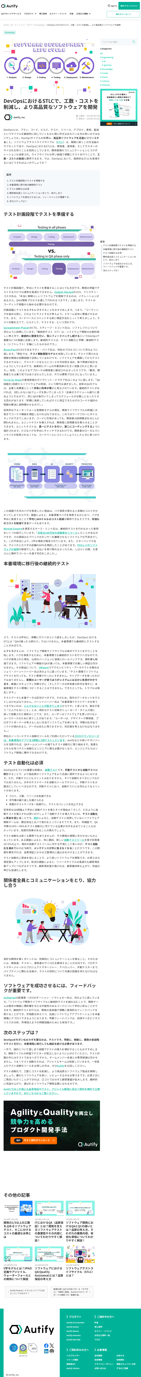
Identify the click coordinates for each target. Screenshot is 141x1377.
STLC (60, 142)
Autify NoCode (73, 1339)
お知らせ (120, 1355)
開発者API (71, 1364)
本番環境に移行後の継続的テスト (25, 184)
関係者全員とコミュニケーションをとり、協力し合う (35, 193)
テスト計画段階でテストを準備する (27, 180)
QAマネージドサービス (11, 13)
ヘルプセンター (73, 1355)
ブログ (97, 1339)
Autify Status (73, 1368)
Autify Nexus (73, 1331)
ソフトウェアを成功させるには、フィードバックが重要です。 (40, 197)
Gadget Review (63, 292)
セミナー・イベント (58, 13)
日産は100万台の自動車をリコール (58, 532)
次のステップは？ (18, 201)
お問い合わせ (100, 1368)
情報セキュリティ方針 (126, 1364)
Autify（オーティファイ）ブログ (18, 24)
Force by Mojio (13, 380)
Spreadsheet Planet (16, 327)
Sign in (112, 6)
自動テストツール (74, 840)
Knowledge (39, 24)
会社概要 (98, 1355)
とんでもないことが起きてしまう (43, 706)
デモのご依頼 (122, 1368)
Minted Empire (13, 528)
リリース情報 (72, 1359)
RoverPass (10, 349)
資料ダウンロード (123, 14)
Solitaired (10, 997)
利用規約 (120, 1359)
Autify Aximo (73, 1326)
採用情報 (98, 1359)
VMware (44, 667)
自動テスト (51, 770)
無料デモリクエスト (129, 5)
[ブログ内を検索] (134, 41)
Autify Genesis (74, 1335)
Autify (60, 1065)
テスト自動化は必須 (19, 188)
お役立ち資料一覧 (102, 1335)
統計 (36, 818)
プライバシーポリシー (104, 1364)
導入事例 (43, 13)
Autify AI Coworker (75, 1322)
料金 (72, 13)
